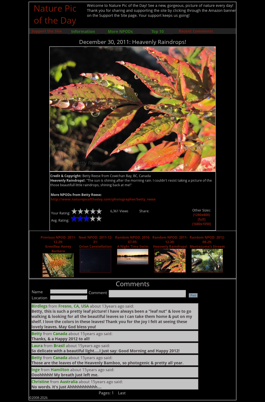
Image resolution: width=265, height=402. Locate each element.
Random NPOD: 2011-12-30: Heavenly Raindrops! (170, 242)
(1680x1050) (201, 224)
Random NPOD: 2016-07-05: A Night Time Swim (132, 242)
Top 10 (157, 31)
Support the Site (46, 31)
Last (122, 392)
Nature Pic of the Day (55, 14)
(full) (201, 219)
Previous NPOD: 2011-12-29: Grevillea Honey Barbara (58, 244)
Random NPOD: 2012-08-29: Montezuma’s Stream (207, 242)
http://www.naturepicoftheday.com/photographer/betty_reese (103, 199)
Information (83, 31)
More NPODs (120, 31)
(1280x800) (201, 214)
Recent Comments (196, 31)
